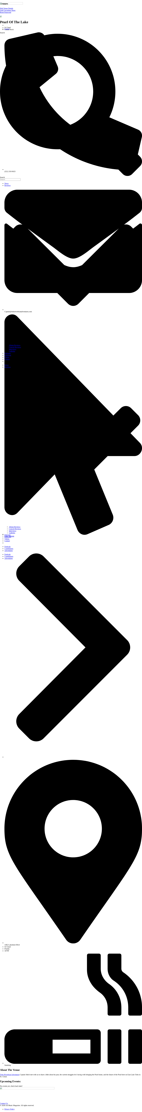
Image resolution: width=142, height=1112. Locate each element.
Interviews (12, 349)
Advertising (8, 551)
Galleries (12, 351)
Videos (6, 357)
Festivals (7, 547)
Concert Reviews (15, 347)
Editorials (7, 355)
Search (2, 33)
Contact (7, 359)
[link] (9, 1075)
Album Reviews (14, 345)
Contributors (8, 549)
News (6, 183)
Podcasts (7, 353)
